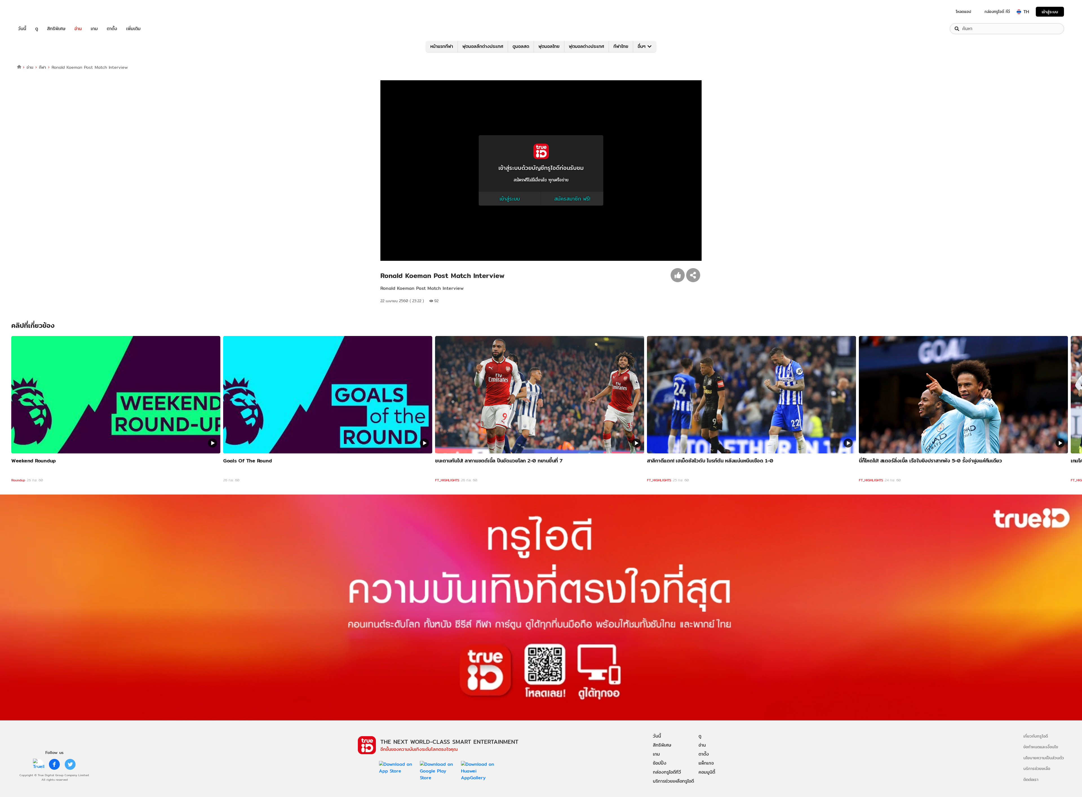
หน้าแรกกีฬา (441, 46)
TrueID (35, 12)
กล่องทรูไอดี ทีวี (997, 11)
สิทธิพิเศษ (56, 28)
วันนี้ (22, 28)
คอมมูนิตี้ (707, 772)
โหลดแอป (963, 11)
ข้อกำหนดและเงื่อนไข (1040, 746)
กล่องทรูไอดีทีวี (667, 772)
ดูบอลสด (521, 46)
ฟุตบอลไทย (549, 46)
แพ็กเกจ (706, 763)
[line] (38, 764)
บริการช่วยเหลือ (1036, 768)
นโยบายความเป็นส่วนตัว (1043, 757)
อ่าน (78, 28)
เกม (94, 28)
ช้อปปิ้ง (659, 763)
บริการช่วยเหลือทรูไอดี (673, 781)
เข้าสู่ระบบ (1050, 11)
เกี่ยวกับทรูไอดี (1035, 736)
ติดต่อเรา (1030, 779)
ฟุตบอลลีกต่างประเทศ (482, 46)
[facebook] (54, 764)
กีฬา (42, 67)
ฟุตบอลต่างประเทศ (586, 46)
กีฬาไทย (620, 46)
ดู (36, 28)
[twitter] (70, 764)
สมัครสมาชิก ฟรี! (572, 199)
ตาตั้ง (112, 28)
